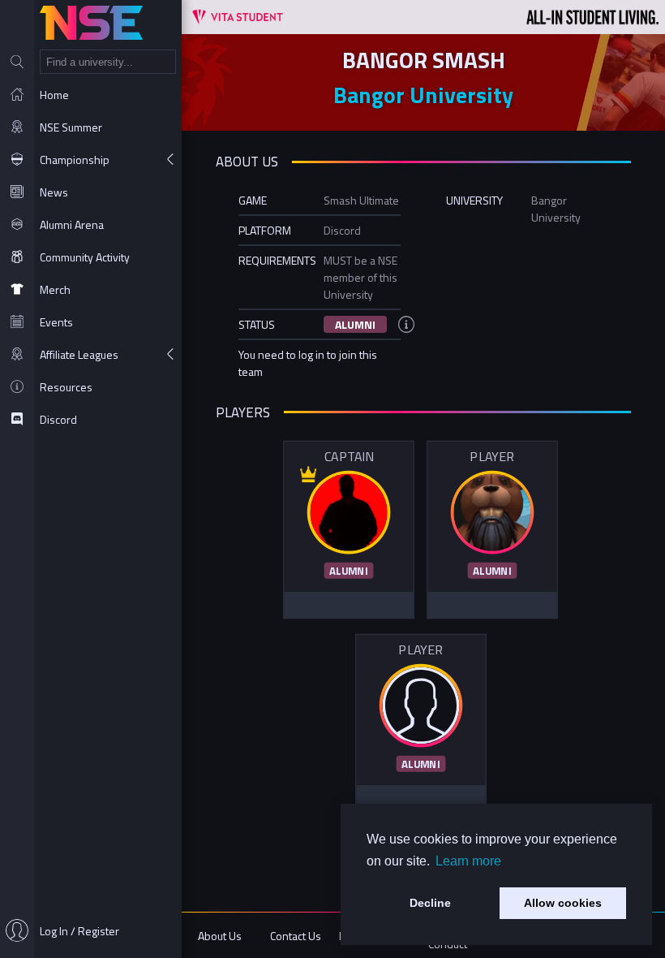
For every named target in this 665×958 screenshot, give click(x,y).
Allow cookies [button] (563, 902)
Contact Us (295, 935)
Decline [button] (430, 902)
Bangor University (423, 94)
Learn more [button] (468, 861)
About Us (220, 935)
